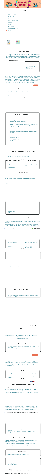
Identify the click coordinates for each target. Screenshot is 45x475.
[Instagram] (32, 381)
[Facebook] (31, 381)
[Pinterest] (33, 381)
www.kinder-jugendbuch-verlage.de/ (28, 454)
